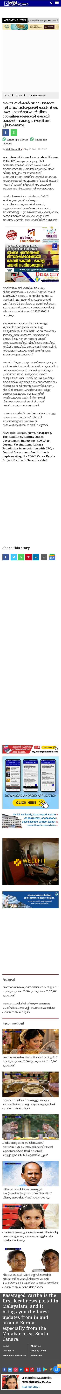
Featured (8, 980)
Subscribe (36, 1356)
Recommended (13, 1023)
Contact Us (8, 1351)
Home (7, 95)
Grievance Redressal (14, 1356)
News (19, 95)
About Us (36, 1346)
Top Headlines (36, 95)
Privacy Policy (39, 1351)
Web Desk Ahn (14, 149)
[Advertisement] (30, 61)
